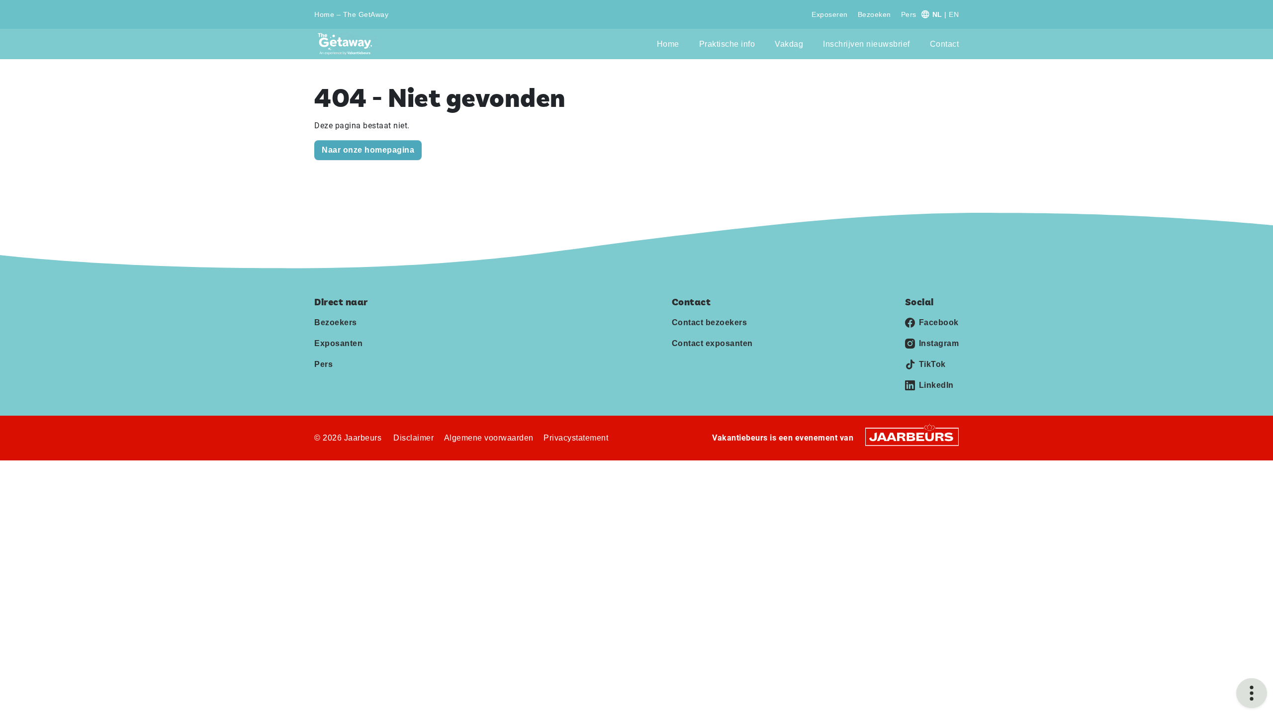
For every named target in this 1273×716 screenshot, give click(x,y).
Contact (944, 44)
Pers (908, 14)
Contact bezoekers (709, 322)
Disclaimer (413, 438)
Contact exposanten (712, 343)
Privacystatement (576, 438)
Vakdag (789, 44)
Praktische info (727, 44)
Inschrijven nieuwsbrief (866, 44)
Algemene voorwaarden (489, 438)
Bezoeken (874, 14)
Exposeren (830, 14)
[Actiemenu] (1251, 693)
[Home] (347, 44)
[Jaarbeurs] (912, 436)
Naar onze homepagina (368, 150)
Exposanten (338, 343)
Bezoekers (335, 322)
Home (668, 44)
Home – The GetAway (351, 14)
